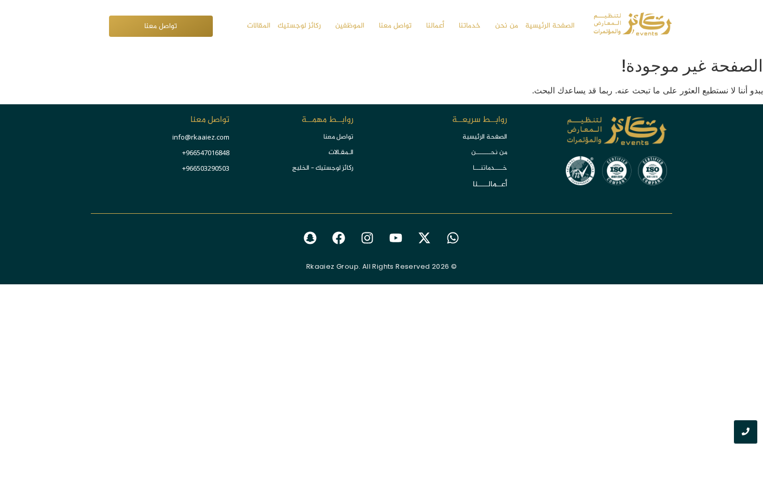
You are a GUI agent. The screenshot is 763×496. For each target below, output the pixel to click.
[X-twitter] (425, 238)
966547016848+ (205, 152)
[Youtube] (396, 238)
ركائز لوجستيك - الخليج (322, 168)
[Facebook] (339, 238)
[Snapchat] (310, 238)
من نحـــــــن (489, 152)
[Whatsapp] (453, 238)
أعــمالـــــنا (490, 184)
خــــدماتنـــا (490, 168)
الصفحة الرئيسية (484, 137)
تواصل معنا (338, 137)
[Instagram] (367, 238)
